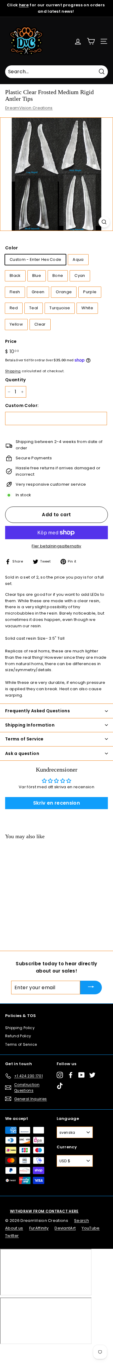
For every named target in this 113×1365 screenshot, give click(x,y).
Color (11, 248)
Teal (33, 308)
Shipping (13, 371)
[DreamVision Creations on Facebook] (70, 1075)
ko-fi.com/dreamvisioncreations (30, 1352)
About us (14, 1228)
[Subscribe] (91, 987)
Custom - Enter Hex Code (35, 259)
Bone (57, 275)
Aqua (78, 259)
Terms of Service (21, 1044)
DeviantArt (65, 1228)
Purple (89, 292)
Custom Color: (22, 405)
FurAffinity (39, 1228)
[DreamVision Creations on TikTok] (60, 1086)
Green (38, 292)
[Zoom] (104, 222)
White (87, 308)
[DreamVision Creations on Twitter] (92, 1075)
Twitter (12, 1236)
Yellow (16, 324)
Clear (40, 324)
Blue (36, 275)
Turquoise (59, 308)
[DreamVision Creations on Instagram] (60, 1075)
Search (81, 1220)
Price (11, 341)
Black (15, 275)
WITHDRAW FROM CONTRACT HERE (44, 1211)
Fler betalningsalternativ (56, 546)
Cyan (79, 275)
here (24, 5)
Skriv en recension (56, 802)
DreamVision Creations (29, 108)
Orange (64, 292)
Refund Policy (18, 1036)
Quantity (15, 380)
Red (14, 308)
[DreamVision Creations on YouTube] (81, 1075)
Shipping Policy (20, 1027)
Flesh (15, 292)
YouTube (90, 1228)
